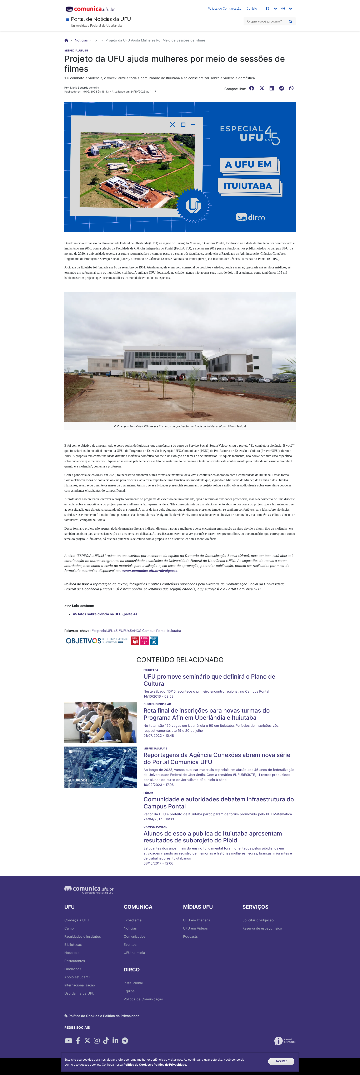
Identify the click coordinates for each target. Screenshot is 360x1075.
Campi (69, 928)
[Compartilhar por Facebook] (78, 1041)
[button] (180, 167)
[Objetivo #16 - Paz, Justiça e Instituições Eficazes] (154, 640)
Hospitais (71, 953)
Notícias (81, 40)
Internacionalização (79, 985)
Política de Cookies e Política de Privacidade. (155, 1064)
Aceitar (281, 1061)
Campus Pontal (154, 631)
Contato (251, 8)
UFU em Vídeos (195, 928)
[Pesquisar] (290, 21)
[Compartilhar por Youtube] (68, 1041)
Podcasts (190, 936)
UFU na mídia (134, 953)
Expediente (132, 920)
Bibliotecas (73, 944)
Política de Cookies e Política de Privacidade (104, 1016)
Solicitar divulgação (258, 920)
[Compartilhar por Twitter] (87, 1041)
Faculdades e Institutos (82, 936)
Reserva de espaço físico (262, 928)
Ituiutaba (174, 631)
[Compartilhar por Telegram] (125, 1041)
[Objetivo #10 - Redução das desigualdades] (144, 640)
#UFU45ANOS (130, 631)
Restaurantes (74, 961)
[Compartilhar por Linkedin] (115, 1041)
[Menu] (67, 19)
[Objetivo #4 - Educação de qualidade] (135, 640)
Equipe (129, 991)
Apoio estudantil (77, 977)
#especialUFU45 (105, 631)
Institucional (133, 983)
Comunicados (134, 936)
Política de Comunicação (224, 8)
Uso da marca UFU (79, 993)
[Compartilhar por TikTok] (106, 1041)
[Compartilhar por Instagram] (96, 1041)
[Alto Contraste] (267, 8)
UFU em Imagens (196, 920)
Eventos (130, 944)
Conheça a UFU (76, 920)
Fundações (72, 969)
